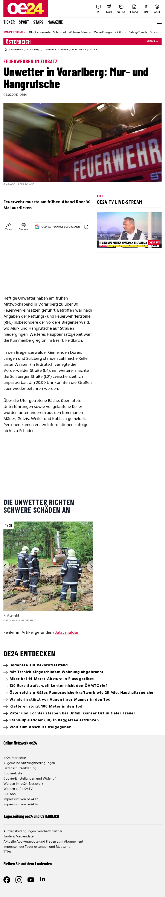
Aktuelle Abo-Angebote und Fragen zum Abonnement (43, 842)
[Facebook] (6, 879)
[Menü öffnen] (159, 22)
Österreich (18, 42)
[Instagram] (18, 879)
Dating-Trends (137, 32)
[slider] (118, 241)
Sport (24, 22)
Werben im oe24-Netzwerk (23, 784)
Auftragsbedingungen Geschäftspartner (32, 831)
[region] (48, 572)
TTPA (7, 852)
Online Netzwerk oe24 (20, 742)
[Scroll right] (159, 32)
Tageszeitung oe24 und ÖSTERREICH (31, 816)
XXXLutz (120, 32)
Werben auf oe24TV (18, 789)
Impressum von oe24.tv (20, 804)
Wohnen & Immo (80, 32)
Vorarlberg (33, 49)
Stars (38, 22)
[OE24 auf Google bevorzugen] (86, 226)
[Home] (5, 49)
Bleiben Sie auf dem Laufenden (27, 863)
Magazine (55, 22)
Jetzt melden (67, 633)
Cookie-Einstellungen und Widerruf (29, 779)
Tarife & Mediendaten (19, 836)
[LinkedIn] (43, 879)
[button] (104, 241)
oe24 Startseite (14, 758)
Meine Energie (103, 32)
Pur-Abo (9, 794)
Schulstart (59, 32)
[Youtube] (31, 879)
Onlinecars (156, 32)
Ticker (9, 22)
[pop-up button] (147, 241)
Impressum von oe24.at (20, 799)
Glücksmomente (39, 32)
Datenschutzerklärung (19, 768)
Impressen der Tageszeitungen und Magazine (36, 847)
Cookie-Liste (12, 773)
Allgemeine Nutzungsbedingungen (29, 763)
